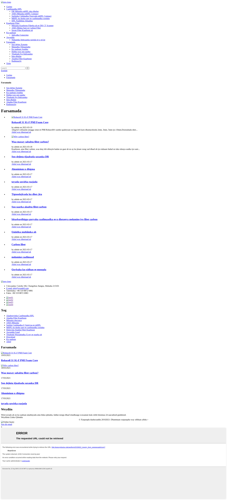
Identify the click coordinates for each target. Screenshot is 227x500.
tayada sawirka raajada (24, 181)
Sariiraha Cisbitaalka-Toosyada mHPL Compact (31, 16)
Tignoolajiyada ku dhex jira (27, 194)
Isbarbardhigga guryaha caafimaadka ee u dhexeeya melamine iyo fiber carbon (54, 219)
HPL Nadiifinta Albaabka (22, 21)
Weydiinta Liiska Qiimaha (12, 417)
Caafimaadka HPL (14, 9)
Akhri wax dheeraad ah (21, 132)
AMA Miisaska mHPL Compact (25, 14)
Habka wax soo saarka (21, 51)
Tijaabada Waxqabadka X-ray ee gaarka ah (24, 334)
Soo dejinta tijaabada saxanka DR (30, 156)
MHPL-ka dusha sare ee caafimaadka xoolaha (31, 18)
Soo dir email (6, 424)
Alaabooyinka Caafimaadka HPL (20, 316)
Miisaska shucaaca (14, 320)
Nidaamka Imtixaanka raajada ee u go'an (28, 40)
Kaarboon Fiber (12, 23)
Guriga (9, 7)
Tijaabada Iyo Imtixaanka (22, 54)
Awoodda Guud (13, 332)
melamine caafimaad (23, 257)
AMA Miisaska (12, 323)
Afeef (8, 342)
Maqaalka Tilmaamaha (21, 47)
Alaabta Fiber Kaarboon (22, 59)
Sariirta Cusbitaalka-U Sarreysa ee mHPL (23, 325)
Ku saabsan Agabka (20, 49)
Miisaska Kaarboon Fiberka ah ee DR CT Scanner (32, 25)
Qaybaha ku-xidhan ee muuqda (29, 269)
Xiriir (8, 63)
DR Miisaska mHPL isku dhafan (25, 11)
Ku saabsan (11, 33)
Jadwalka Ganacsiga (20, 35)
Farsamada (10, 42)
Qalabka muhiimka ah (24, 232)
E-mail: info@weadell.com (17, 288)
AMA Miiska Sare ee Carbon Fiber (26, 28)
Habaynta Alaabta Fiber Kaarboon (20, 330)
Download (10, 337)
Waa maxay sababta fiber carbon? (30, 141)
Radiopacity (17, 61)
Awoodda (10, 37)
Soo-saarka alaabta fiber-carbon (29, 206)
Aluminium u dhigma (23, 169)
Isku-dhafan (16, 56)
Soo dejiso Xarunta (19, 44)
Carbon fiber (19, 244)
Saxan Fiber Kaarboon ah (22, 30)
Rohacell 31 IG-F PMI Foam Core (30, 122)
